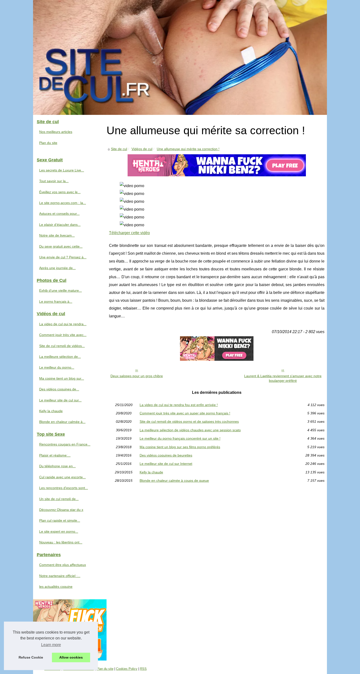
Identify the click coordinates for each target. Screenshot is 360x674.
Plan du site (48, 143)
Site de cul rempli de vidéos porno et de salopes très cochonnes (189, 421)
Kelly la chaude (151, 472)
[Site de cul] (180, 57)
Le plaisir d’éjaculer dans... (60, 225)
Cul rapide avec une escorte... (62, 477)
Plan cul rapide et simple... (59, 520)
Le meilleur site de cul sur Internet (166, 463)
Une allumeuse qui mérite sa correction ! (188, 149)
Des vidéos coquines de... (59, 389)
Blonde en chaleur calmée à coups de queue (174, 480)
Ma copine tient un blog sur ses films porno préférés (180, 447)
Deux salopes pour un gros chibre (136, 376)
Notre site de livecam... (57, 235)
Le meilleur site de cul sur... (60, 400)
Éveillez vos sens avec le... (60, 192)
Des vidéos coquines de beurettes (166, 455)
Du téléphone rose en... (57, 466)
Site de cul (119, 149)
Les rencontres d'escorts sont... (63, 488)
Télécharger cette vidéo (129, 233)
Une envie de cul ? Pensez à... (62, 257)
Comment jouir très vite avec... (62, 335)
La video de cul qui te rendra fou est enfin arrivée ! (179, 405)
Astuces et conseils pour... (59, 214)
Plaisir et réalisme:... (55, 455)
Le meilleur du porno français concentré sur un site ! (180, 438)
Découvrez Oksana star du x (61, 510)
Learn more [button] (51, 645)
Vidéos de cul (142, 149)
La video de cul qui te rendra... (62, 324)
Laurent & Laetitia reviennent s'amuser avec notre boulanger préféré (283, 378)
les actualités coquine (55, 587)
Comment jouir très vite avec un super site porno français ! (185, 413)
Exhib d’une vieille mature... (60, 290)
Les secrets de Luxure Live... (61, 170)
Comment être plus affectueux (62, 565)
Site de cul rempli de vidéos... (62, 346)
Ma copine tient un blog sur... (61, 378)
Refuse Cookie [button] (31, 657)
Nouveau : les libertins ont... (60, 542)
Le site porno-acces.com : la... (62, 203)
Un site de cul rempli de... (59, 499)
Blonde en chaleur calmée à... (62, 422)
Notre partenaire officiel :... (59, 576)
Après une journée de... (57, 268)
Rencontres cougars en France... (64, 444)
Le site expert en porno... (58, 531)
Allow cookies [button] (71, 657)
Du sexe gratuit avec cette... (61, 246)
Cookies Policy (126, 669)
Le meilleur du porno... (56, 367)
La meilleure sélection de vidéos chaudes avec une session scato (190, 430)
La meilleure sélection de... (60, 357)
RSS (143, 669)
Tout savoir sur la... (54, 181)
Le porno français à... (55, 301)
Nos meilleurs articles (55, 132)
